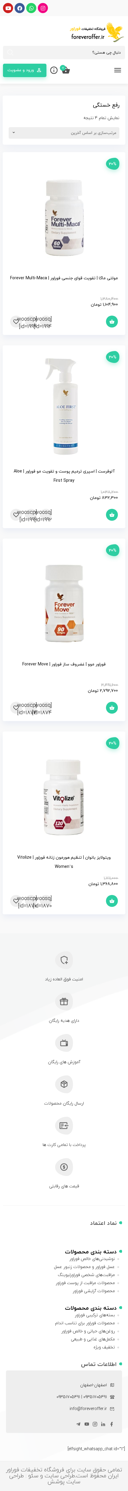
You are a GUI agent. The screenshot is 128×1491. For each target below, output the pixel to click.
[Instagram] (43, 8)
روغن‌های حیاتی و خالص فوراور (88, 1331)
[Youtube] (8, 8)
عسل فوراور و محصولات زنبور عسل (84, 1267)
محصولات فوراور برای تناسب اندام (85, 1323)
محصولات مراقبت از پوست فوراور (85, 1283)
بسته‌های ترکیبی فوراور (95, 1315)
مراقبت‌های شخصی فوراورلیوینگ (86, 1275)
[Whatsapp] (31, 8)
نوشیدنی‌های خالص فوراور (92, 1259)
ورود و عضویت (20, 70)
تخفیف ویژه (104, 1347)
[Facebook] (20, 8)
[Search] (10, 52)
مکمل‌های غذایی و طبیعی (93, 1339)
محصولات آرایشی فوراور (94, 1291)
